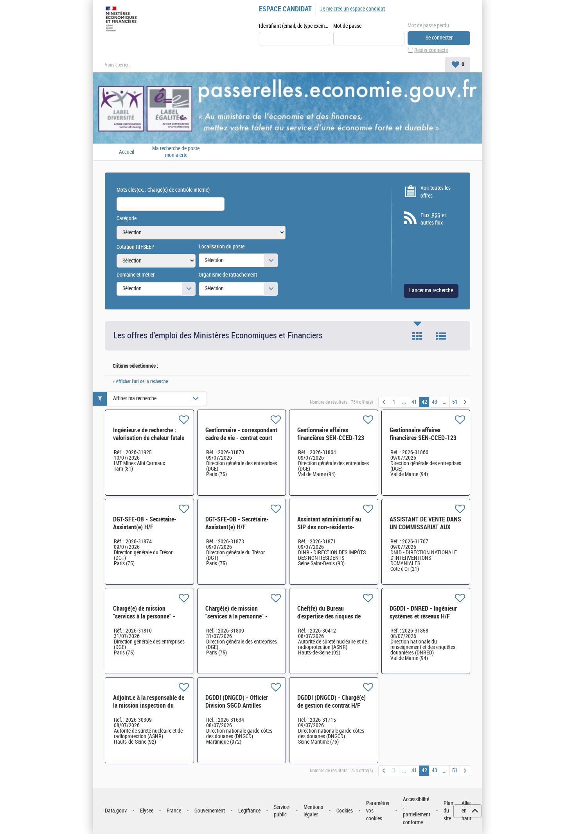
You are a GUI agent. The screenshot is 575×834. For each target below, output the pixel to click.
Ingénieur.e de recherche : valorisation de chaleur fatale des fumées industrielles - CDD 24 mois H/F (148, 441)
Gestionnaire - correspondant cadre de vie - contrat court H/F (241, 437)
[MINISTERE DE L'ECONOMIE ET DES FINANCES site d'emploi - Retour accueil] (122, 20)
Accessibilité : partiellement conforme (416, 811)
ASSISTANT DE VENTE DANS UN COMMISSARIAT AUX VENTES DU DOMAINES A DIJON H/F (425, 531)
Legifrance (249, 810)
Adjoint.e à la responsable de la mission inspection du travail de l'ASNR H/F (148, 705)
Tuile (417, 336)
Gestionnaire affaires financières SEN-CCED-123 (330, 434)
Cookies (344, 810)
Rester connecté (431, 50)
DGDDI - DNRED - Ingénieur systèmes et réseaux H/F (423, 612)
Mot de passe (347, 26)
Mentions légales (313, 811)
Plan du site (448, 811)
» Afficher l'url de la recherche (140, 381)
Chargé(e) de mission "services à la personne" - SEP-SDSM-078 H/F (144, 616)
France (174, 810)
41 (414, 402)
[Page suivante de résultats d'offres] (465, 402)
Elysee (146, 810)
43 (434, 402)
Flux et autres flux (433, 219)
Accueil (126, 152)
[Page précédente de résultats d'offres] (384, 402)
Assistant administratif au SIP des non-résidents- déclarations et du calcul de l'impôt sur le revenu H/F (331, 531)
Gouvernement (209, 810)
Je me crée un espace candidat (352, 8)
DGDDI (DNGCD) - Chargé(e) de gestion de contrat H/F (331, 701)
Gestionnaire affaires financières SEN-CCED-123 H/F (423, 437)
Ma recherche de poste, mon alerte (176, 152)
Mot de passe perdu (428, 25)
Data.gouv (116, 810)
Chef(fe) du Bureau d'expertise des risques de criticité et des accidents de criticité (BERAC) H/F (331, 620)
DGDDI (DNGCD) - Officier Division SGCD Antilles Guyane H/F (236, 705)
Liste (441, 336)
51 (455, 402)
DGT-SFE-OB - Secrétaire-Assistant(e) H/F (144, 523)
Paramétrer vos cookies (378, 811)
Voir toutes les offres (435, 192)
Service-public (282, 811)
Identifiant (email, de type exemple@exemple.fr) (294, 26)
